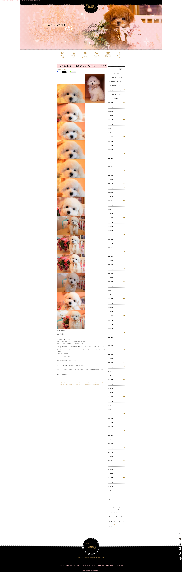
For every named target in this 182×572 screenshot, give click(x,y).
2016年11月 (110, 460)
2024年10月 (110, 166)
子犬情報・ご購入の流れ (70, 565)
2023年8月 (110, 217)
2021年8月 (110, 303)
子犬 (109, 503)
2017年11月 (110, 439)
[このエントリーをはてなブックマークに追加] (57, 71)
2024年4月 (110, 183)
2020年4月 (110, 358)
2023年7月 (110, 222)
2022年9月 (110, 260)
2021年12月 (110, 290)
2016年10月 (110, 465)
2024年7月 (110, 175)
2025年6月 (110, 145)
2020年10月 (110, 341)
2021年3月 (110, 324)
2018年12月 (110, 405)
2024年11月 (110, 162)
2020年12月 (110, 337)
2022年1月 (110, 286)
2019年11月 (110, 375)
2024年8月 (110, 171)
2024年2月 (110, 192)
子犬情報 (62, 55)
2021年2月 (110, 328)
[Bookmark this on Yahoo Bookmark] (59, 71)
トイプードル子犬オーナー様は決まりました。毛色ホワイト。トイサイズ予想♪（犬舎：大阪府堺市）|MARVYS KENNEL (20, 0)
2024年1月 (110, 196)
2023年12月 (110, 200)
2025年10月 (110, 132)
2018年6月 (110, 422)
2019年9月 (110, 379)
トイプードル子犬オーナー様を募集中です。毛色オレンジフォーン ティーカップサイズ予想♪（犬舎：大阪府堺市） (116, 77)
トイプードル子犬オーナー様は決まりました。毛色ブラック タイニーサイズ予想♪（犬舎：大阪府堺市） (116, 90)
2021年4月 (110, 320)
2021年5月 (110, 315)
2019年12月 (110, 371)
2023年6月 (110, 226)
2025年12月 (110, 128)
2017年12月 (110, 435)
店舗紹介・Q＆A (101, 565)
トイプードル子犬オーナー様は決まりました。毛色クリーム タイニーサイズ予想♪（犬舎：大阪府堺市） (116, 81)
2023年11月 (110, 205)
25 (114, 524)
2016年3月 (110, 477)
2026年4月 (110, 119)
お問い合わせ (119, 55)
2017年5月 (110, 448)
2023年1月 (110, 243)
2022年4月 (110, 277)
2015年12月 (110, 490)
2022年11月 (110, 252)
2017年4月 (110, 452)
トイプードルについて (85, 55)
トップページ (61, 565)
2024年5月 (110, 179)
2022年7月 (110, 269)
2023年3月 (110, 234)
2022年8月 (110, 264)
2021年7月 (110, 307)
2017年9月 (110, 443)
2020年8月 (110, 350)
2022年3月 (110, 281)
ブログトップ (117, 65)
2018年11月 (110, 409)
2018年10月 (110, 413)
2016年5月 (110, 469)
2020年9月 (110, 345)
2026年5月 (110, 115)
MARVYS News (120, 565)
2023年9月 (110, 213)
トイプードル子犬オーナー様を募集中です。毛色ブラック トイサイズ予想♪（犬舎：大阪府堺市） (116, 94)
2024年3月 (110, 188)
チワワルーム (96, 55)
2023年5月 (110, 230)
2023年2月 (110, 239)
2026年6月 (110, 111)
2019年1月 (110, 401)
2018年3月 (110, 431)
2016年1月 (110, 486)
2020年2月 (110, 362)
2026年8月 (110, 102)
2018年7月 (110, 418)
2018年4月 (110, 426)
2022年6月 (110, 273)
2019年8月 (110, 384)
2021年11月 (110, 294)
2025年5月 (110, 149)
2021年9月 (110, 298)
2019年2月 (110, 396)
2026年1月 (110, 124)
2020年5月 (110, 354)
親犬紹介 (74, 55)
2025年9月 (110, 136)
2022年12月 (110, 247)
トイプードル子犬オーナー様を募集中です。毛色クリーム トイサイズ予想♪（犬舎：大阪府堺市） (116, 85)
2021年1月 (110, 332)
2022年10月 (110, 256)
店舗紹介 (108, 55)
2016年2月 (110, 482)
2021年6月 (110, 311)
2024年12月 (110, 158)
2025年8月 (110, 141)
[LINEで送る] (73, 71)
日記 (109, 499)
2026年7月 (110, 107)
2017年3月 (110, 456)
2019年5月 (110, 388)
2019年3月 (110, 392)
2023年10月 (110, 209)
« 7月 (109, 529)
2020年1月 (110, 367)
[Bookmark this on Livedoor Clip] (60, 71)
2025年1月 (110, 153)
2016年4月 (110, 473)
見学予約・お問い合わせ (110, 565)
